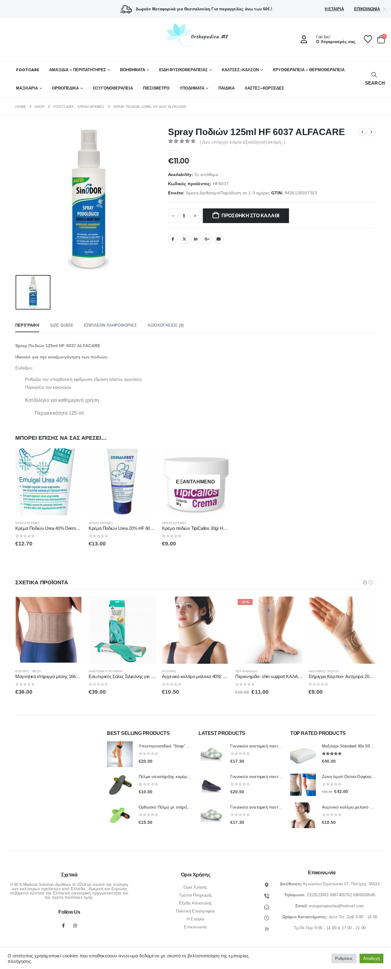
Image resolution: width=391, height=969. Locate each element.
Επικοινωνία (367, 9)
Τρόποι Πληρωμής (195, 895)
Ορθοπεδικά (65, 88)
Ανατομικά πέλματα (105, 671)
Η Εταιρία (334, 9)
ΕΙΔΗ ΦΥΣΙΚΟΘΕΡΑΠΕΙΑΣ (183, 70)
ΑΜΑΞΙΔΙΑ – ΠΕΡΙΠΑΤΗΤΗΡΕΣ (77, 70)
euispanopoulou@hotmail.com (336, 906)
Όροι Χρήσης (195, 887)
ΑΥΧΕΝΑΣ (169, 671)
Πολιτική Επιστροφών (195, 911)
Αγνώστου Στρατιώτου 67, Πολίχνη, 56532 (341, 884)
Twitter (184, 239)
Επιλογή (145, 606)
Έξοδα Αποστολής (195, 903)
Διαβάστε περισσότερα (219, 458)
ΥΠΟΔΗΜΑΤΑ (192, 88)
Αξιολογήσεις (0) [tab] (166, 325)
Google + (207, 239)
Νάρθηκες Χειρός (324, 671)
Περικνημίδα (246, 671)
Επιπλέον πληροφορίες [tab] (110, 325)
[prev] (362, 132)
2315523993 (318, 895)
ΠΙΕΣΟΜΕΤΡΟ (156, 88)
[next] (371, 132)
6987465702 (341, 895)
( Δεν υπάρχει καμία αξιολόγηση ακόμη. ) (242, 142)
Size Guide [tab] (61, 325)
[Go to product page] (48, 482)
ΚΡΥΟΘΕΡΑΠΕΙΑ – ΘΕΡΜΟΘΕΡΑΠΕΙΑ (309, 70)
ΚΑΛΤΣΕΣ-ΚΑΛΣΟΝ (240, 70)
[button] (374, 79)
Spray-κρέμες (27, 523)
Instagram (75, 925)
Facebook (173, 239)
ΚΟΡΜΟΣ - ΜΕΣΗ (28, 671)
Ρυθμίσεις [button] (344, 958)
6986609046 (364, 895)
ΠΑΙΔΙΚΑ (226, 88)
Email (219, 239)
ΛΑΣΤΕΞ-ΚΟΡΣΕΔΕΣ (264, 88)
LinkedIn (196, 239)
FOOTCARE (27, 70)
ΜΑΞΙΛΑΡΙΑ (27, 88)
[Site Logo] (195, 34)
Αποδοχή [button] (371, 958)
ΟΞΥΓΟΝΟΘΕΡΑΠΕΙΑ (113, 88)
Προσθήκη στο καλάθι (250, 215)
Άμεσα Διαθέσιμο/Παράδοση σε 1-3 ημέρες (228, 193)
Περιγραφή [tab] (27, 325)
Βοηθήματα (132, 70)
